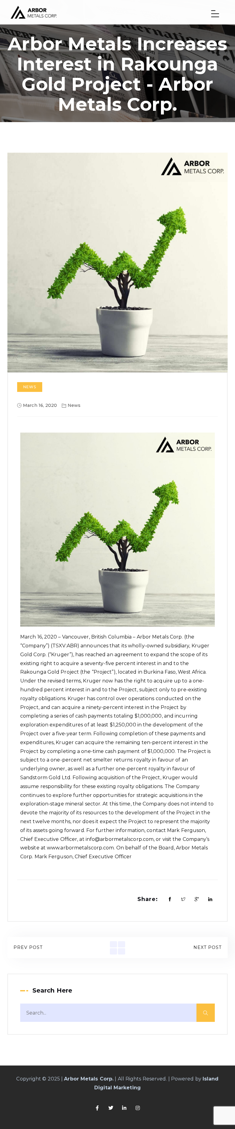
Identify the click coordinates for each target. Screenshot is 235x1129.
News (29, 387)
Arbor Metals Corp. (89, 1079)
